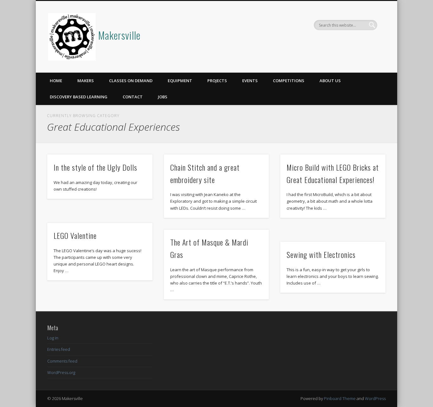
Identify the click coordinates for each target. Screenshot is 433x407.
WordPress (375, 398)
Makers (85, 80)
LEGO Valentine (75, 235)
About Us (330, 80)
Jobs (162, 97)
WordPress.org (61, 372)
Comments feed (62, 361)
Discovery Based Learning (78, 97)
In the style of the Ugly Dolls (95, 167)
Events (250, 80)
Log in (52, 338)
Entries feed (58, 349)
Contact (133, 97)
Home (56, 80)
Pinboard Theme (340, 398)
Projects (217, 80)
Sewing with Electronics (321, 254)
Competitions (288, 80)
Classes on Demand (130, 80)
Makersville (119, 35)
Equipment (180, 80)
